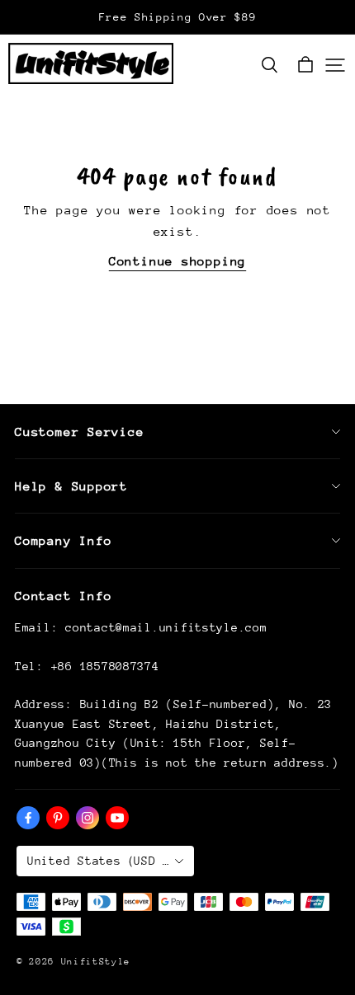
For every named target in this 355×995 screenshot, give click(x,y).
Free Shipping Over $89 (178, 17)
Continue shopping (177, 261)
